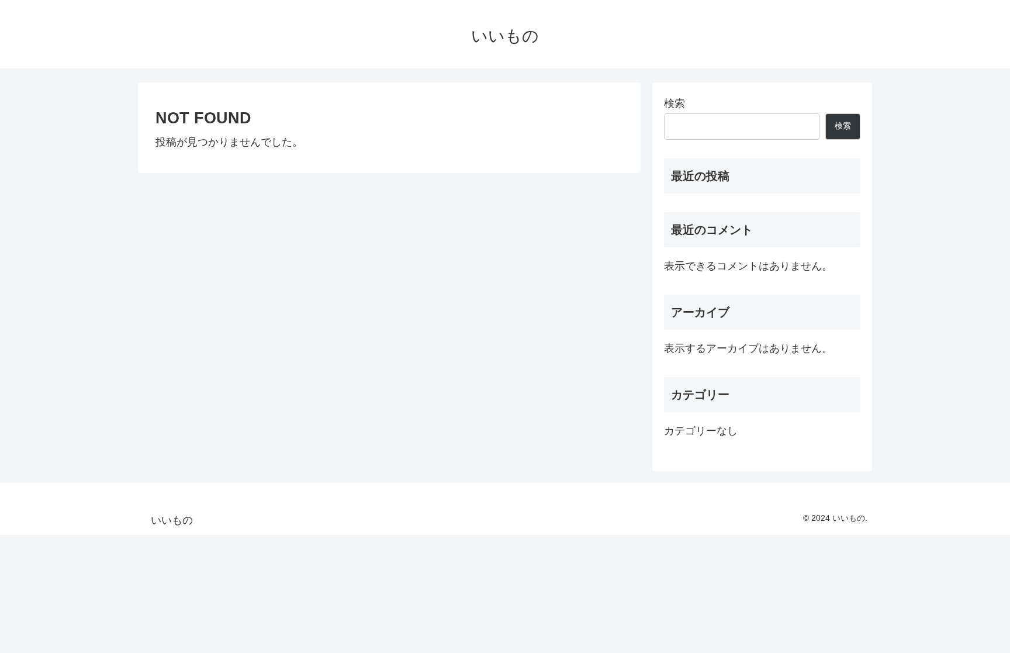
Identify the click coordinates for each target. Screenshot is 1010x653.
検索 (674, 103)
